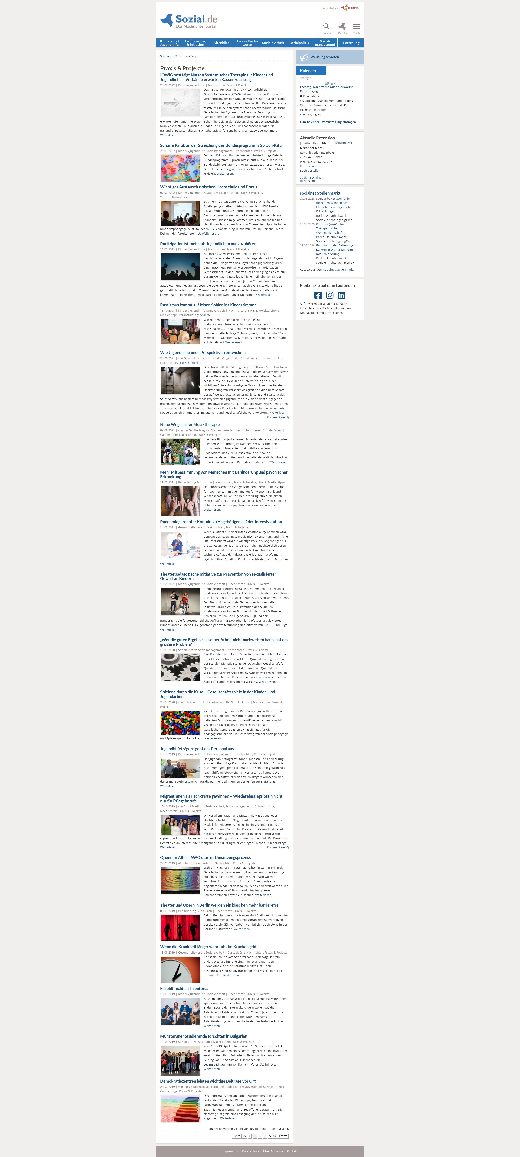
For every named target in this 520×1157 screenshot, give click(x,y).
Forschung (351, 43)
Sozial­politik (299, 43)
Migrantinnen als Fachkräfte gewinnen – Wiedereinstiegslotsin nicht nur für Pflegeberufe (221, 798)
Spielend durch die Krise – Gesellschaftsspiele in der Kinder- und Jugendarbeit (217, 694)
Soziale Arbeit (273, 43)
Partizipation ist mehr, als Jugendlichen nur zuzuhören (208, 243)
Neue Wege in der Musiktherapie (190, 424)
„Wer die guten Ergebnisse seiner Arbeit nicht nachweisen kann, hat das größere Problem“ (224, 642)
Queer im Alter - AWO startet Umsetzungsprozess (205, 857)
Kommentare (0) (278, 847)
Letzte (283, 1136)
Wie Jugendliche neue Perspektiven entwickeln (203, 352)
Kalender (308, 70)
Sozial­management (325, 43)
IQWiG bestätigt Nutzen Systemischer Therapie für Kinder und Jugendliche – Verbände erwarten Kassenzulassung (216, 77)
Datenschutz (250, 1151)
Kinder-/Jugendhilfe (191, 85)
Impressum (230, 1151)
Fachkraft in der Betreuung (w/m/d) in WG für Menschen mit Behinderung (335, 249)
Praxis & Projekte (237, 85)
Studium (212, 193)
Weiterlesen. (168, 135)
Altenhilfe (221, 43)
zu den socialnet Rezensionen (311, 179)
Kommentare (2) (278, 417)
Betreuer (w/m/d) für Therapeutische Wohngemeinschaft (330, 228)
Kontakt (292, 1151)
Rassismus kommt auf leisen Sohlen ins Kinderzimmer (208, 304)
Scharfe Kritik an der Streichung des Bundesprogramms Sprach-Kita (221, 145)
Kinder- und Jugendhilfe (169, 43)
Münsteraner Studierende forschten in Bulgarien (203, 1036)
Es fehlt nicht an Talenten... (184, 988)
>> (275, 1136)
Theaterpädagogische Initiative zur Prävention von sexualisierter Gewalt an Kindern (218, 576)
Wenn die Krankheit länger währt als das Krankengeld (208, 946)
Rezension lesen (311, 166)
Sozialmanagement (219, 151)
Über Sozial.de (273, 1151)
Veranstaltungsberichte (176, 197)
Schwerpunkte (272, 358)
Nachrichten (216, 85)
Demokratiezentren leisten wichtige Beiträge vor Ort (208, 1081)
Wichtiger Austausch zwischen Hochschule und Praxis (208, 187)
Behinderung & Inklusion (195, 43)
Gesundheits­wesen (247, 43)
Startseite (166, 56)
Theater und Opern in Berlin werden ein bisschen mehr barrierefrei (220, 905)
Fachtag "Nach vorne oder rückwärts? (326, 87)
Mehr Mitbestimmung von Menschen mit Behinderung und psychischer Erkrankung (224, 474)
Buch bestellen (310, 170)
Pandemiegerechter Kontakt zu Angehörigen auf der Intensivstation (221, 521)
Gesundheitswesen (249, 430)
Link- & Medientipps (271, 482)
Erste (236, 1136)
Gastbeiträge (169, 435)
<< (244, 1136)
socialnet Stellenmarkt (320, 193)
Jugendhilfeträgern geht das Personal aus (197, 748)
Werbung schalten (324, 57)
